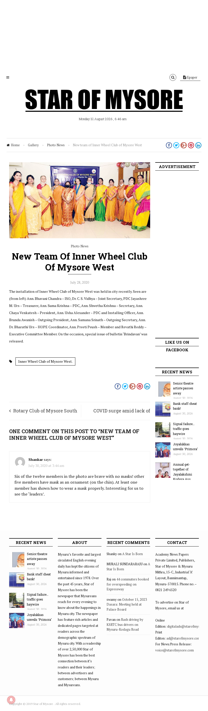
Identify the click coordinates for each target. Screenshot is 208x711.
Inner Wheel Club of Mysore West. (45, 361)
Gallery (33, 145)
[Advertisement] (104, 35)
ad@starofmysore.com (183, 638)
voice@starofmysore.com (174, 650)
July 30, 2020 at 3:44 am (46, 465)
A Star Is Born (132, 554)
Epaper (191, 77)
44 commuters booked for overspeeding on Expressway (128, 584)
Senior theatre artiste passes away (183, 388)
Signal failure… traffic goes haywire (184, 429)
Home (15, 145)
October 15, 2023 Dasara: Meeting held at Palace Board (127, 604)
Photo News (56, 145)
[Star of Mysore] (104, 106)
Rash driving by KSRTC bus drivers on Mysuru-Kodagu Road (125, 624)
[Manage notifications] (11, 700)
